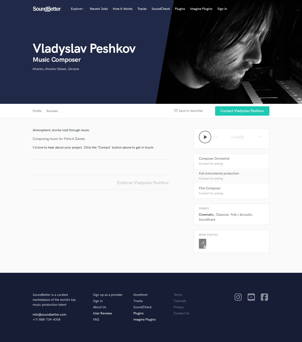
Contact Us (181, 313)
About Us (99, 307)
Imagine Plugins (201, 9)
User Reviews (102, 313)
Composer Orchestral (214, 159)
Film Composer (210, 188)
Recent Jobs (99, 9)
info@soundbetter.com (49, 315)
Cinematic (206, 215)
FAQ (96, 320)
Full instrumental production (219, 174)
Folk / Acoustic (241, 215)
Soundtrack (207, 220)
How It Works (123, 9)
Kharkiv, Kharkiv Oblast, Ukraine (56, 69)
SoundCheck (161, 9)
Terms (178, 295)
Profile (37, 111)
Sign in (222, 9)
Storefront (140, 295)
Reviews (52, 111)
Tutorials (180, 301)
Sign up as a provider (108, 295)
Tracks (142, 9)
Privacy (179, 307)
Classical (222, 215)
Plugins (180, 9)
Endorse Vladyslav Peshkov (143, 182)
